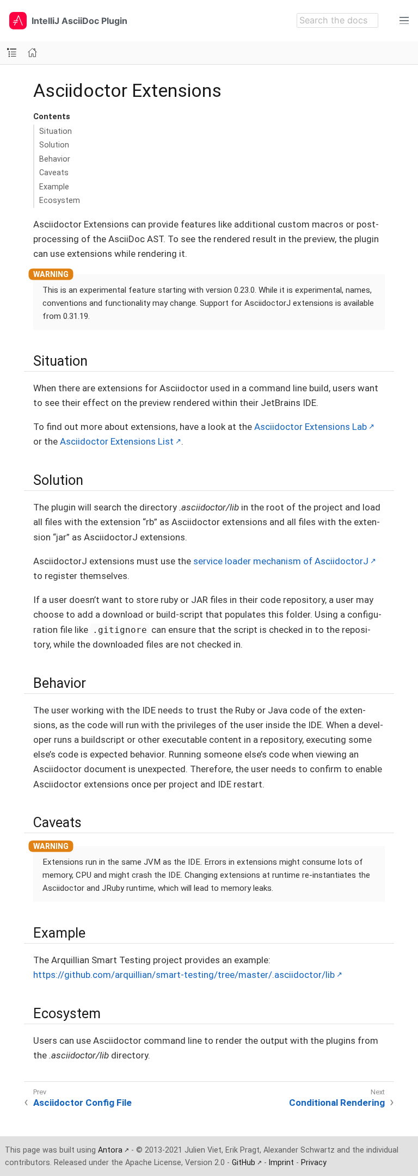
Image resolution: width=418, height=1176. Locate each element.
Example (54, 186)
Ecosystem (59, 200)
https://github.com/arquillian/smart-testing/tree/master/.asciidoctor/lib (184, 974)
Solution (54, 144)
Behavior (54, 159)
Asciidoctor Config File (82, 1102)
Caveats (54, 172)
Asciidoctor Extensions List (117, 441)
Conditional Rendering (337, 1102)
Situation (55, 131)
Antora (110, 1150)
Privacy (314, 1162)
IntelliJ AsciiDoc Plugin (79, 20)
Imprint (281, 1162)
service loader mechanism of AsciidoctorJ (280, 561)
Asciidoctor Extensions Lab (310, 426)
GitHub (243, 1162)
